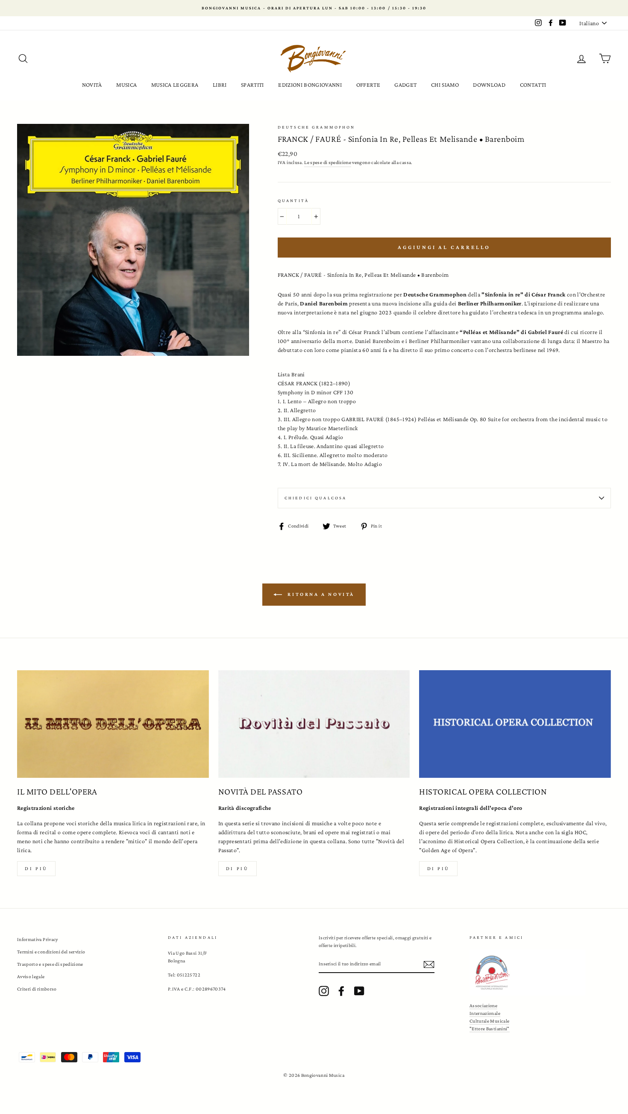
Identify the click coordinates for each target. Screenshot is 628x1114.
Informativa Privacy (37, 939)
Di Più (438, 868)
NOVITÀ (92, 84)
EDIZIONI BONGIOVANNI (310, 84)
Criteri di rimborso (37, 989)
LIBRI (220, 84)
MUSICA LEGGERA (175, 84)
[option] (314, 8)
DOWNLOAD (489, 84)
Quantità (293, 200)
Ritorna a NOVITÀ (320, 594)
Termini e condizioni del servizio (51, 952)
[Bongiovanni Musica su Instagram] (324, 991)
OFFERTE (368, 84)
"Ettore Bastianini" (490, 1029)
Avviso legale (31, 976)
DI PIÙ (237, 868)
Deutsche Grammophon (316, 127)
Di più (36, 868)
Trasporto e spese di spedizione (50, 964)
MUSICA (126, 84)
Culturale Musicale (489, 1021)
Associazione (483, 1005)
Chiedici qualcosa (316, 497)
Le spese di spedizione (327, 162)
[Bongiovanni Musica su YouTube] (359, 991)
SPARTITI (252, 84)
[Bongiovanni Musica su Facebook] (341, 991)
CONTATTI (533, 84)
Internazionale (485, 1013)
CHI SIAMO (445, 84)
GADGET (405, 84)
